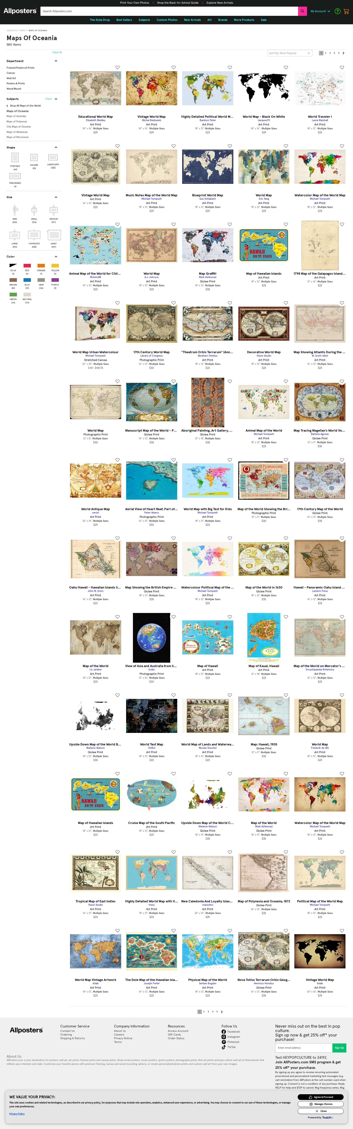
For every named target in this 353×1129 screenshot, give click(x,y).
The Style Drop (100, 19)
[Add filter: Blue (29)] (27, 279)
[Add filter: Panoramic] (15, 176)
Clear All (57, 52)
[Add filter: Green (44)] (13, 293)
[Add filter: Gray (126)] (41, 279)
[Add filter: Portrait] (15, 157)
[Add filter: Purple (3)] (55, 279)
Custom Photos (167, 19)
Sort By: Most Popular (283, 53)
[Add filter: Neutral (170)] (27, 293)
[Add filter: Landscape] (53, 157)
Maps (23, 30)
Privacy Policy (17, 1113)
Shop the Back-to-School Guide (178, 2)
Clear (48, 99)
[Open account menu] (329, 11)
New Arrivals (192, 19)
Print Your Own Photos (134, 2)
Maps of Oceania (38, 30)
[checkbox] (15, 213)
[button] (134, 2)
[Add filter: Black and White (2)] (13, 264)
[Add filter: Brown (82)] (13, 279)
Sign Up (339, 1048)
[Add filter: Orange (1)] (41, 264)
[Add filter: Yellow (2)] (55, 264)
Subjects (12, 30)
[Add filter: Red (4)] (27, 264)
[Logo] (20, 11)
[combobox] (169, 11)
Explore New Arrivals (220, 2)
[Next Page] (343, 53)
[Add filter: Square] (34, 157)
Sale (263, 19)
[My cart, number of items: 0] (346, 11)
